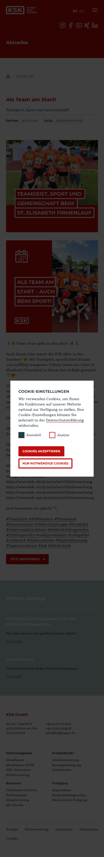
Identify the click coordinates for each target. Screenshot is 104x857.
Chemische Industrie (21, 790)
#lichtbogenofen (20, 534)
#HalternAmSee (41, 539)
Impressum (63, 829)
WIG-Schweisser (18, 769)
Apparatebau (61, 790)
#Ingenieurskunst (21, 545)
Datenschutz (89, 829)
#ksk (42, 545)
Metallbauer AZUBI (20, 765)
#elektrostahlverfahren (26, 529)
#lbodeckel (78, 524)
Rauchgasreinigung (66, 765)
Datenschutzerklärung (65, 419)
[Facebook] (71, 25)
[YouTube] (79, 25)
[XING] (87, 25)
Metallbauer (15, 759)
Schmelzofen (61, 769)
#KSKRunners (41, 518)
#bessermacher (19, 524)
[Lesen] (52, 627)
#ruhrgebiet (78, 534)
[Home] (8, 77)
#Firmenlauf (65, 518)
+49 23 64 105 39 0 (58, 723)
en (81, 11)
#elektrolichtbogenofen (68, 529)
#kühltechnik (59, 545)
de (75, 11)
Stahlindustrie (16, 795)
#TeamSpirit (17, 518)
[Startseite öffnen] (21, 10)
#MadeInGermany (72, 539)
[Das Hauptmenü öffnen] (94, 10)
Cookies (12, 838)
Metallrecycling (17, 799)
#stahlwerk (16, 539)
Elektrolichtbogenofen (69, 795)
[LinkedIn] (95, 25)
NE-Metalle (14, 805)
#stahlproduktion (51, 534)
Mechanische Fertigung (69, 799)
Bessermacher (69, 121)
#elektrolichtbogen (51, 524)
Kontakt (12, 829)
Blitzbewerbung (18, 774)
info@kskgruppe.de (60, 732)
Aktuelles (25, 76)
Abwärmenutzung (65, 759)
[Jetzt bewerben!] (27, 559)
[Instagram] (63, 25)
